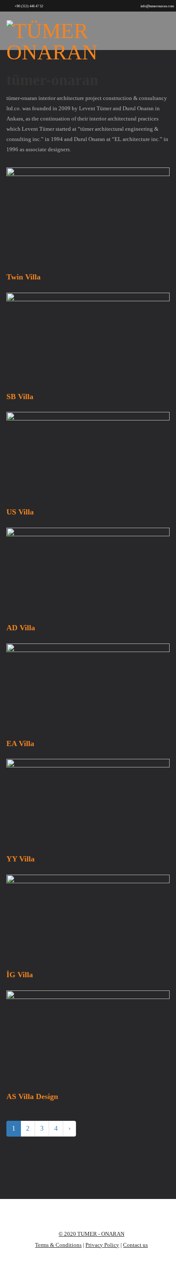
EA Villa (20, 743)
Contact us (135, 1245)
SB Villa (19, 396)
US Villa (20, 512)
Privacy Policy (102, 1245)
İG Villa (19, 974)
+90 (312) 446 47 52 (29, 6)
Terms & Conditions (58, 1245)
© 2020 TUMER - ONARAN (91, 1234)
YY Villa (20, 859)
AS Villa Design (32, 1096)
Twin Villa (23, 277)
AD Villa (20, 627)
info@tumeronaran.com (157, 6)
